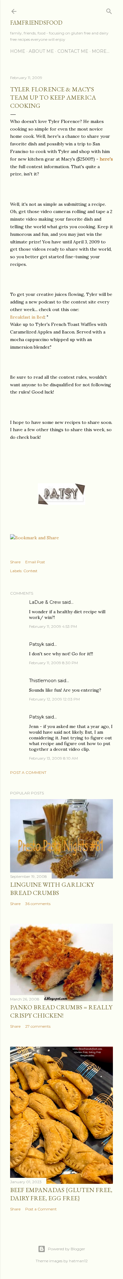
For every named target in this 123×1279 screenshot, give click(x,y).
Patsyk (36, 644)
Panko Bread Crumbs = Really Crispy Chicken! (61, 1011)
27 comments (37, 1026)
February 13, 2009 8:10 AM (53, 758)
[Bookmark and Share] (34, 538)
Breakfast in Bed (27, 317)
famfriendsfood (36, 22)
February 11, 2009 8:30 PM (53, 662)
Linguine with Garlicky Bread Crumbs (52, 888)
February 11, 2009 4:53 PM (53, 626)
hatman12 (78, 1260)
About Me (41, 51)
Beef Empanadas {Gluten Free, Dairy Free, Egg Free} (61, 1194)
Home (17, 51)
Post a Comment (28, 772)
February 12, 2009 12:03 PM (54, 699)
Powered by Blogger (66, 1248)
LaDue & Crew (45, 602)
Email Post (35, 562)
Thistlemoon (42, 680)
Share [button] (15, 562)
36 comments (37, 903)
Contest (30, 570)
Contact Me (72, 51)
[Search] (109, 10)
